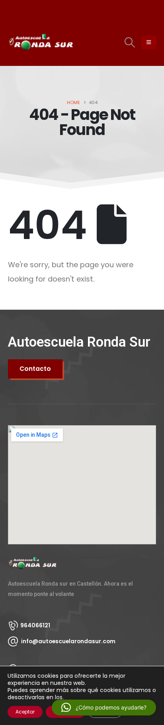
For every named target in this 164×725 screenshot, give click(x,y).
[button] (130, 42)
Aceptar (25, 711)
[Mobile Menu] (148, 42)
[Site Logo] (30, 42)
